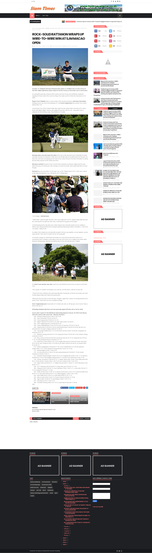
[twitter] (113, 1)
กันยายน (66, 526)
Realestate (50, 490)
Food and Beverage (35, 484)
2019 (64, 544)
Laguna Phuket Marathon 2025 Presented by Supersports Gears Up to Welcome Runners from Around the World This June (60, 398)
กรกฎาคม (66, 531)
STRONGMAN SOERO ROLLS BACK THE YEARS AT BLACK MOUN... (76, 512)
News (37, 15)
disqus (81, 418)
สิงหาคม (66, 529)
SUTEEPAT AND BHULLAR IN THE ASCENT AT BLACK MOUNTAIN (76, 509)
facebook (87, 418)
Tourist (32, 495)
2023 (64, 538)
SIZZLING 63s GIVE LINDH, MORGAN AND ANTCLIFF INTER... (75, 495)
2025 (64, 481)
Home (33, 28)
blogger (76, 418)
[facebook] (111, 1)
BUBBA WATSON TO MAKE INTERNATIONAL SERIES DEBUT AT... (76, 498)
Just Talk (45, 15)
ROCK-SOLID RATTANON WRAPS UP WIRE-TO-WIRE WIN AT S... (77, 516)
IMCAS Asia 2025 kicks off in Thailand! (110, 154)
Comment (115, 108)
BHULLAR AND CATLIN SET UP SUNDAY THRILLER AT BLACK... (77, 505)
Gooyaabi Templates (54, 550)
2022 (64, 540)
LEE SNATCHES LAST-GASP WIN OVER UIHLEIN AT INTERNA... (77, 488)
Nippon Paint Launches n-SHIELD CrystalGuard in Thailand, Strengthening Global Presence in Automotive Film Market (110, 83)
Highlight (47, 28)
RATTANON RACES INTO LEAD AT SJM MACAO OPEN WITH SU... (77, 523)
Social (56, 28)
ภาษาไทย (33, 1)
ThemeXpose (38, 550)
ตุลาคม (66, 485)
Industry (32, 490)
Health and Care (34, 487)
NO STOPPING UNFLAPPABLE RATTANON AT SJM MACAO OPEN (76, 519)
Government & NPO (53, 21)
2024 (64, 484)
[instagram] (118, 1)
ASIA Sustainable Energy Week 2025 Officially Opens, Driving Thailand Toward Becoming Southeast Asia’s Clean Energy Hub (112, 146)
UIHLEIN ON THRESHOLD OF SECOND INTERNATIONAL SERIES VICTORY (112, 191)
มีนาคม (66, 535)
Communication (46, 482)
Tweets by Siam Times (100, 238)
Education (54, 482)
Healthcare (43, 487)
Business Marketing (35, 482)
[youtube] (115, 1)
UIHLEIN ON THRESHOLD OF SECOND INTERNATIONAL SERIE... (74, 491)
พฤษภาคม (66, 533)
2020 (64, 542)
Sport (59, 28)
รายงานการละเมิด (98, 507)
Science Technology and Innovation (39, 493)
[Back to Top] (121, 551)
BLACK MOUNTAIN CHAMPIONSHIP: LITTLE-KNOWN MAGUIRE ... (76, 502)
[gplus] (120, 1)
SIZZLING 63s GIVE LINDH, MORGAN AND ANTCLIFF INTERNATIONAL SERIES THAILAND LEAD (112, 200)
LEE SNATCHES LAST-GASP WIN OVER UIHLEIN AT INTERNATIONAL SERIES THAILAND (78, 400)
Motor (44, 490)
